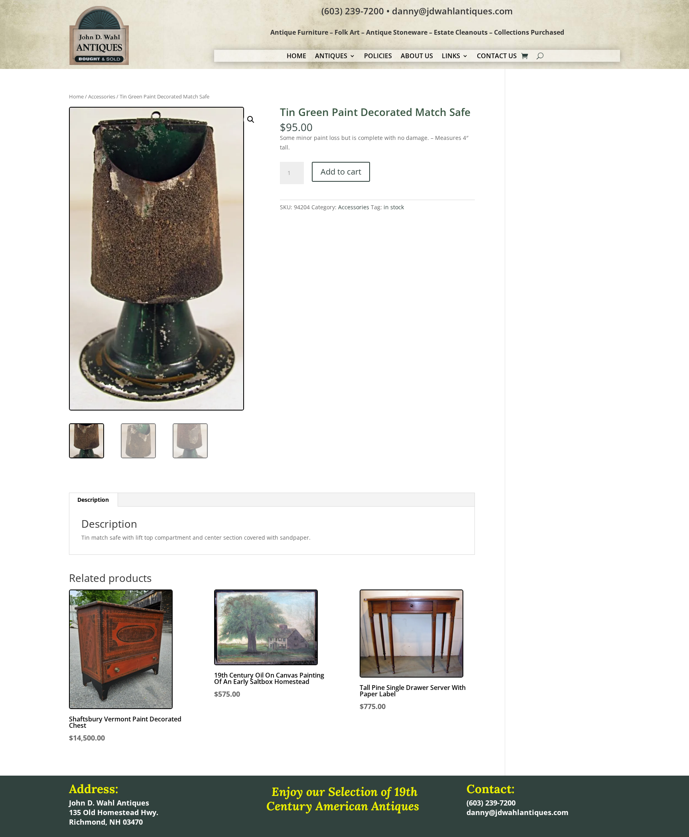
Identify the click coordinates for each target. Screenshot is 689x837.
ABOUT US (417, 56)
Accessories (101, 96)
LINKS (451, 56)
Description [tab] (93, 499)
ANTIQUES (331, 56)
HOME (296, 56)
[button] (251, 119)
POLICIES (378, 56)
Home (76, 96)
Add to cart (341, 171)
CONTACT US (497, 56)
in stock (394, 207)
